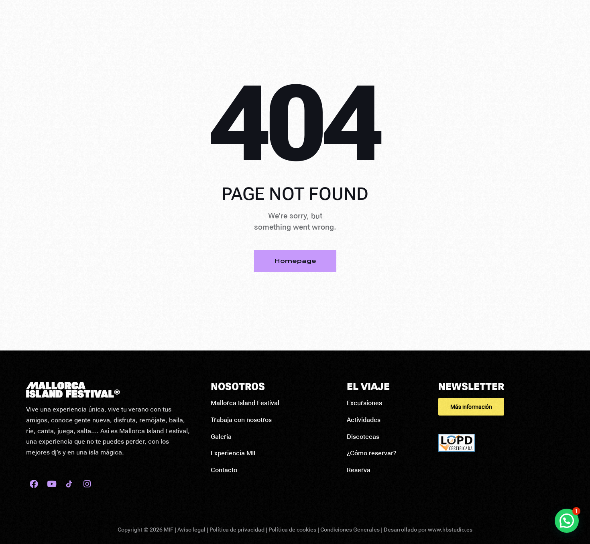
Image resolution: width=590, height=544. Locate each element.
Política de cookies (292, 529)
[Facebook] (34, 484)
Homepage (295, 261)
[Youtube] (51, 484)
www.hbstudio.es (450, 529)
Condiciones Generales (350, 529)
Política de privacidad (237, 529)
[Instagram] (87, 484)
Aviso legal (191, 529)
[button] (501, 407)
